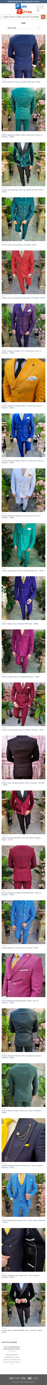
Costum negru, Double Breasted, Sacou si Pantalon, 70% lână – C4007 (23, 784)
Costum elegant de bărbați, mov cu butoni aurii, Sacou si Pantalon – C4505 (21, 352)
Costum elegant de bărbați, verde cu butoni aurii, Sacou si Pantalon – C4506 (22, 1057)
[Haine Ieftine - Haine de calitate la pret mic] (23, 8)
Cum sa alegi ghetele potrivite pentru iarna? (11, 1348)
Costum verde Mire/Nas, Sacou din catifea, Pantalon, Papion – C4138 (23, 191)
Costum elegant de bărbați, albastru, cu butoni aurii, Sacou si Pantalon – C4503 (23, 462)
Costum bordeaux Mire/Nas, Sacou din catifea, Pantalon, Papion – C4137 (21, 839)
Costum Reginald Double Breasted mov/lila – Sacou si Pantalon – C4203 (20, 1002)
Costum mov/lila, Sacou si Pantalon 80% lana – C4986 (20, 677)
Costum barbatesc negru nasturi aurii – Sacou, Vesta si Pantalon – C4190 (21, 1276)
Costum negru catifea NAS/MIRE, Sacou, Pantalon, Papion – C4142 (23, 1331)
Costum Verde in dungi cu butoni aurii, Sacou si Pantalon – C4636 (22, 1111)
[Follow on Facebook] (38, 7)
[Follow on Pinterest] (38, 10)
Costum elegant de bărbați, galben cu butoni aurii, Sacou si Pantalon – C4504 (22, 407)
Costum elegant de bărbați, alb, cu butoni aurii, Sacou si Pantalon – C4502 (21, 517)
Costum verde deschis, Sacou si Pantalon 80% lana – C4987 (23, 571)
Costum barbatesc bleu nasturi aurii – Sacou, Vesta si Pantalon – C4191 (23, 1221)
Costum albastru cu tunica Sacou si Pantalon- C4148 (20, 948)
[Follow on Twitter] (42, 7)
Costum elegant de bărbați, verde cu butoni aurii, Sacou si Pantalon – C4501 (22, 136)
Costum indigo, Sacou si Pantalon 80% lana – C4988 (20, 624)
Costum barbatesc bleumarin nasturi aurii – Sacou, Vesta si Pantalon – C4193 (22, 1166)
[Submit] (43, 17)
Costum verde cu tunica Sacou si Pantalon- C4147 (19, 245)
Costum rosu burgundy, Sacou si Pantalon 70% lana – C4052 (23, 730)
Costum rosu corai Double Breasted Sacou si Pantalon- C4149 (23, 298)
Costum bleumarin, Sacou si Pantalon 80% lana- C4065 (21, 82)
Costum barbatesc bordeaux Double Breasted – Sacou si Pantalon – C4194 (21, 894)
